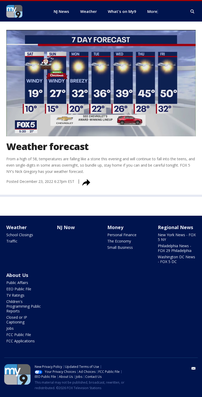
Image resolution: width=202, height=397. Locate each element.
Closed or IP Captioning (16, 319)
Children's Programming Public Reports (23, 306)
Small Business (120, 247)
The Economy (119, 241)
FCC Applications (20, 340)
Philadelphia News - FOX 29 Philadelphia (174, 248)
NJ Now (66, 227)
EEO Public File (18, 288)
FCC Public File (18, 334)
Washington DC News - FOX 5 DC (176, 259)
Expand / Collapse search (192, 11)
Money (115, 227)
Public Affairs (17, 282)
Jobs (10, 328)
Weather (16, 227)
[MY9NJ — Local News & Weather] (23, 11)
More (152, 11)
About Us (17, 275)
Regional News (175, 227)
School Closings (19, 234)
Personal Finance (122, 234)
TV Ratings (15, 295)
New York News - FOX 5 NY (177, 237)
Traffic (11, 241)
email (193, 368)
